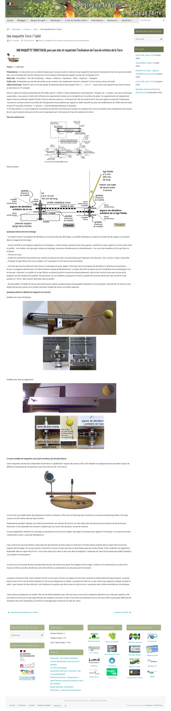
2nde (35, 29)
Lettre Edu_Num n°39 (145, 81)
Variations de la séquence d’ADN (24, 612)
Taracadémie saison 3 (144, 63)
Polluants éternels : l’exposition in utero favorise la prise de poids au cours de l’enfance (66, 680)
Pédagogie (16, 29)
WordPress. (158, 705)
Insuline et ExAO (121, 612)
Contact (32, 705)
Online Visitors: (57, 633)
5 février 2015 (29, 41)
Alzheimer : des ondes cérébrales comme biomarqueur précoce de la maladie (64, 661)
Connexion (22, 705)
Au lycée (27, 29)
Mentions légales (44, 705)
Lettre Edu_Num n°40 (145, 55)
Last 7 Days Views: (58, 642)
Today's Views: (56, 638)
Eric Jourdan (14, 41)
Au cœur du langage (58, 668)
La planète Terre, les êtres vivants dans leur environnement (66, 41)
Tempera (148, 705)
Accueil (12, 705)
